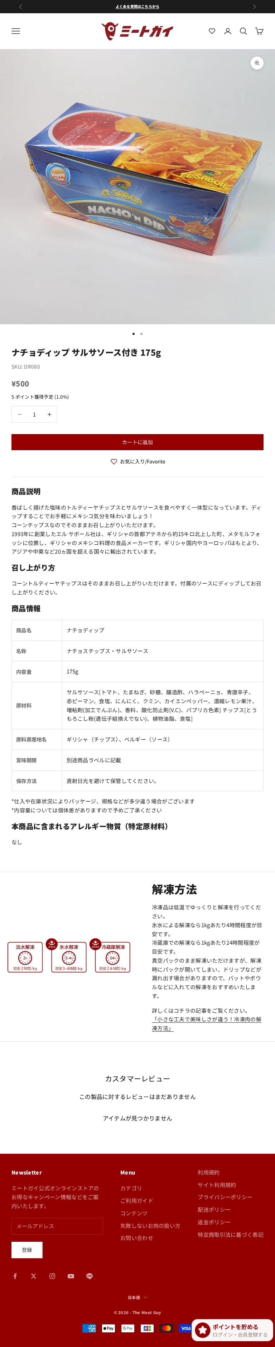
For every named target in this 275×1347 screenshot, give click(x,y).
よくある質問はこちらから (137, 6)
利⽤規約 (208, 1172)
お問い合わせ (136, 1237)
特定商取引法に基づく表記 (231, 1234)
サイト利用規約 (217, 1184)
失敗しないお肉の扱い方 (150, 1225)
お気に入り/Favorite (142, 461)
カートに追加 (137, 442)
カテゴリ (131, 1188)
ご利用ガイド (136, 1200)
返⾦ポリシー (214, 1222)
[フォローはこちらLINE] (89, 1276)
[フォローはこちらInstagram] (52, 1276)
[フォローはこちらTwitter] (33, 1276)
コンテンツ (134, 1213)
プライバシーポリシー (225, 1197)
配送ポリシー (214, 1209)
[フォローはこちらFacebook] (15, 1276)
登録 (27, 1249)
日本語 (134, 1297)
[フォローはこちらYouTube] (70, 1276)
